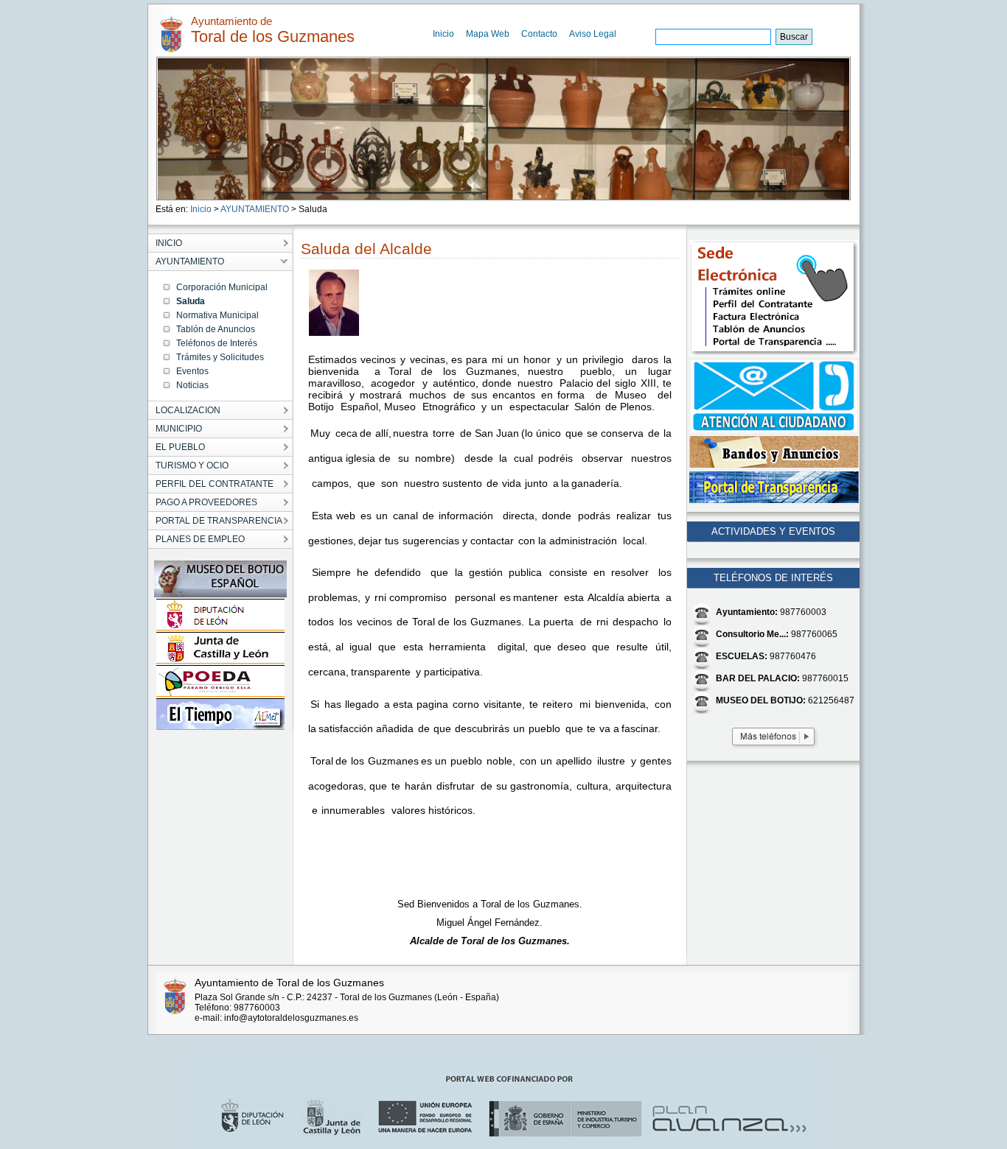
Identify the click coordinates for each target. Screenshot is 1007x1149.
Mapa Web (487, 34)
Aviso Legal (592, 34)
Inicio (443, 34)
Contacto (539, 34)
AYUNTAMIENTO (254, 209)
